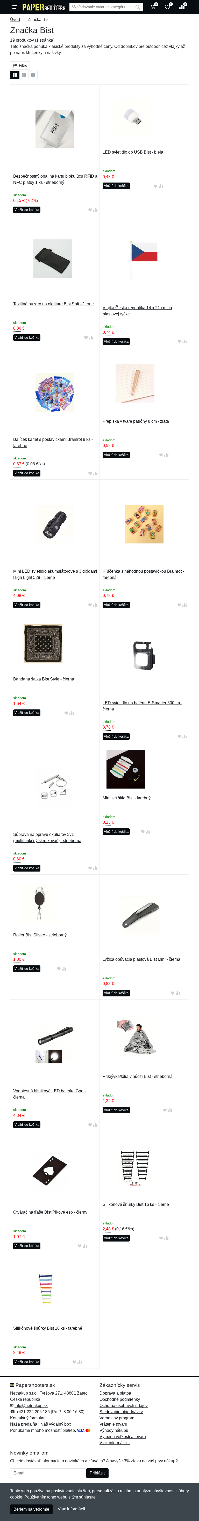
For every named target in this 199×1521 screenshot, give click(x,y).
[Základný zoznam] (14, 75)
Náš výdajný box (55, 1424)
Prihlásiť (97, 1473)
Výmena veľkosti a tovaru (123, 1436)
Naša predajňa (23, 1424)
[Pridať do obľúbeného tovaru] (90, 210)
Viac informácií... (115, 1443)
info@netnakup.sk (31, 1405)
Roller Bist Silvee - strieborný (40, 935)
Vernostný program (117, 1418)
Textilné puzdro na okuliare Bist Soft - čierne (53, 304)
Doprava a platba (115, 1393)
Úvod (15, 19)
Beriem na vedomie (31, 1509)
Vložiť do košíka (27, 210)
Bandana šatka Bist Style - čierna (43, 679)
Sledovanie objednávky (121, 1412)
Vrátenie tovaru (113, 1424)
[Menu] (14, 7)
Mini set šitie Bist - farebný (127, 798)
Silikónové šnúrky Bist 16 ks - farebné (47, 1328)
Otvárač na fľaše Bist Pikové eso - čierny (50, 1212)
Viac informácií (71, 1509)
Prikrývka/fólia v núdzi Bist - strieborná (138, 1076)
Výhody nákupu (114, 1430)
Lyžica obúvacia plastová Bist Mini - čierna (141, 959)
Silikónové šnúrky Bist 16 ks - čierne (136, 1204)
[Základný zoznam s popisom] (24, 75)
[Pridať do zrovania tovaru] (95, 210)
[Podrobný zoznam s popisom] (33, 75)
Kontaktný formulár (27, 1418)
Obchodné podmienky (120, 1399)
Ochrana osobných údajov (124, 1405)
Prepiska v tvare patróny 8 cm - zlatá (136, 421)
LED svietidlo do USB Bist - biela (133, 152)
